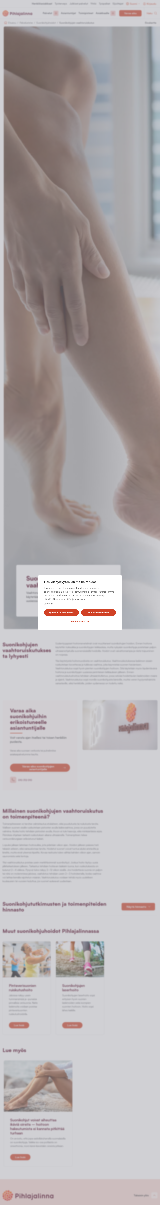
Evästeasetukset (80, 621)
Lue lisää (48, 603)
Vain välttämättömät (98, 612)
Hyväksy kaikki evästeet (61, 612)
